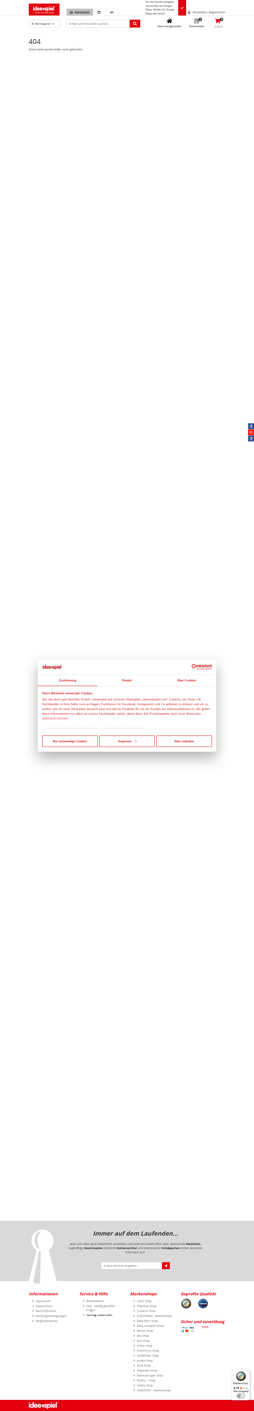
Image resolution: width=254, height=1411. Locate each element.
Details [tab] (127, 680)
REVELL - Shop (146, 1380)
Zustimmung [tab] (67, 680)
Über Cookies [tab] (186, 680)
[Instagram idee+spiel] (251, 432)
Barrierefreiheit (46, 1311)
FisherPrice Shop (148, 1350)
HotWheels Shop (148, 1355)
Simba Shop (145, 1385)
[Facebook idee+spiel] (251, 426)
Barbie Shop (145, 1331)
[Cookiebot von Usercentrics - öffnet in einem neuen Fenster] (194, 667)
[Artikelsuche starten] (135, 24)
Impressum (43, 1301)
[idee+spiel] (44, 9)
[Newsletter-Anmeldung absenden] (166, 1265)
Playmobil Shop (147, 1370)
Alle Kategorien (43, 23)
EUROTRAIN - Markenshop (154, 1316)
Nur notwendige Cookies (70, 741)
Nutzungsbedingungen (51, 1316)
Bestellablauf (95, 1301)
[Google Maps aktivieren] (182, 7)
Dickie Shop (144, 1346)
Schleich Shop (146, 1311)
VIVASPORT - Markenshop (154, 1390)
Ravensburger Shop (150, 1375)
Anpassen (125, 741)
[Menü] (247, 1371)
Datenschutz (44, 1306)
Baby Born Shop (147, 1321)
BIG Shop (143, 1336)
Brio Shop (143, 1341)
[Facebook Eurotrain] (251, 438)
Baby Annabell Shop (150, 1326)
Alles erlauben (184, 741)
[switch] (241, 1396)
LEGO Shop (144, 1301)
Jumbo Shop (145, 1360)
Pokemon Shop (147, 1306)
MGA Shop (144, 1365)
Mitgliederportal (46, 1321)
